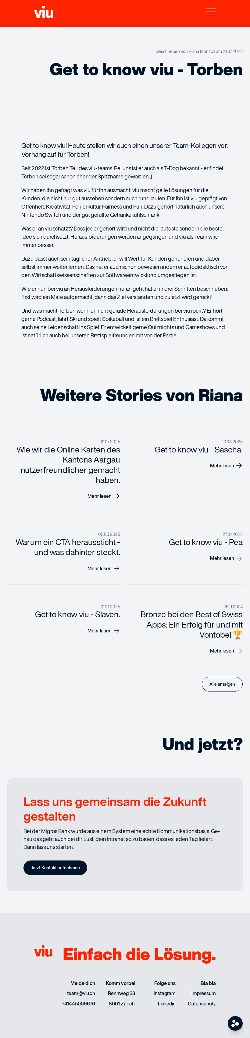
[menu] (211, 13)
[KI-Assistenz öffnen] (235, 1023)
